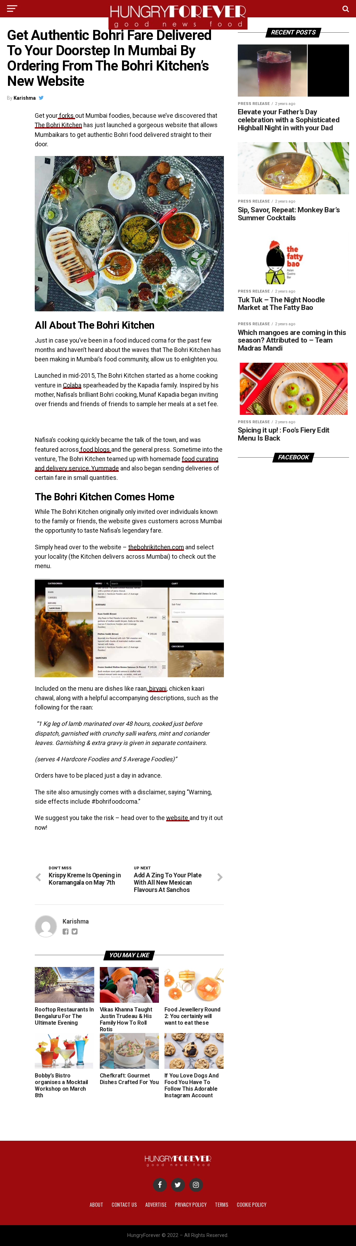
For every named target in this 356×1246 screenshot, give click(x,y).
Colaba (72, 385)
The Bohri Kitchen (58, 125)
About (96, 1204)
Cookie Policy (251, 1204)
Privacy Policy (191, 1204)
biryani (157, 688)
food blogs (95, 449)
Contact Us (124, 1204)
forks (66, 115)
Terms (221, 1204)
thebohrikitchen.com (156, 547)
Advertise (156, 1204)
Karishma (25, 98)
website (177, 817)
